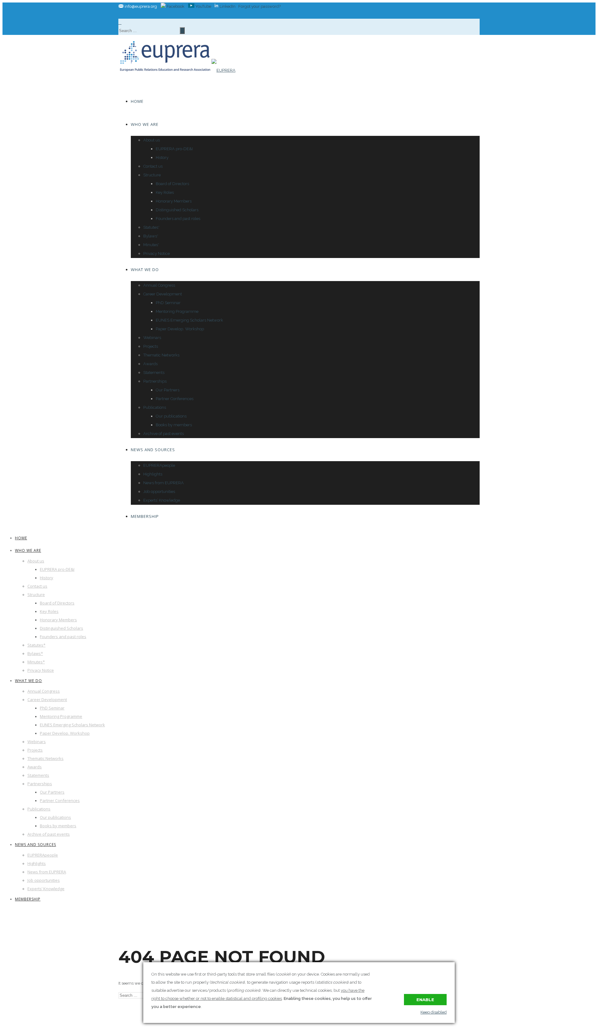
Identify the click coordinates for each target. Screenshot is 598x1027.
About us (151, 140)
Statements (153, 372)
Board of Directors (172, 183)
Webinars (152, 337)
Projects (150, 346)
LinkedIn (227, 6)
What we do (145, 269)
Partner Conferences (174, 398)
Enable (425, 999)
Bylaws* (150, 236)
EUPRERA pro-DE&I (174, 148)
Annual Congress (159, 285)
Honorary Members (174, 201)
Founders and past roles (178, 218)
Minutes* (151, 244)
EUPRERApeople (159, 465)
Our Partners (167, 390)
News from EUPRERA (163, 482)
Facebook (175, 6)
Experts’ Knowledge (161, 500)
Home (137, 101)
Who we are (145, 124)
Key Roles (165, 192)
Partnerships (155, 381)
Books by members (174, 425)
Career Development (162, 294)
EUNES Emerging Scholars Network (189, 320)
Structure (152, 175)
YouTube (202, 6)
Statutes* (151, 227)
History (162, 157)
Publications (154, 407)
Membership (145, 516)
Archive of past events (163, 433)
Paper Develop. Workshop (180, 329)
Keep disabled (433, 1012)
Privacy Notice (156, 253)
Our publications (171, 416)
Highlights (152, 474)
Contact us (153, 166)
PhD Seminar (168, 302)
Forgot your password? (259, 6)
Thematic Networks (161, 355)
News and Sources (153, 449)
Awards (150, 363)
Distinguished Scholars (177, 210)
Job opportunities (159, 491)
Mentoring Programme (177, 311)
